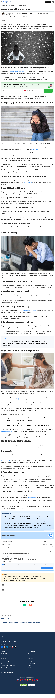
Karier (29, 665)
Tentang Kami (31, 661)
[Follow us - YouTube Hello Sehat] (12, 647)
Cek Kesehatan (31, 651)
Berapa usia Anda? (6, 544)
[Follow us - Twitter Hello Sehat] (10, 647)
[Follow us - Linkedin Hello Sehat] (7, 647)
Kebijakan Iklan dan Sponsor (7, 667)
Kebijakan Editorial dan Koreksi (8, 665)
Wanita (51, 541)
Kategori (3, 651)
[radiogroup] (47, 541)
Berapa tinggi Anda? (6, 547)
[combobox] (50, 547)
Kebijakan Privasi (5, 663)
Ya (4, 556)
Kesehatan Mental (4, 5)
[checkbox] (3, 564)
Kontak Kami (30, 667)
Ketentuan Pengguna (5, 661)
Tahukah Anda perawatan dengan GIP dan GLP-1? (13, 558)
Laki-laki (44, 541)
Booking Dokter (4, 653)
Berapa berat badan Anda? (8, 550)
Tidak (9, 556)
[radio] (42, 541)
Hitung (46, 568)
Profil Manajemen (32, 663)
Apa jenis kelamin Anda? (7, 541)
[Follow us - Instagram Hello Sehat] (4, 647)
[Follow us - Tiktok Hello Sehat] (15, 647)
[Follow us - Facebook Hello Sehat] (2, 647)
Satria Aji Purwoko (10, 16)
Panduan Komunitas (5, 670)
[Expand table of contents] (27, 20)
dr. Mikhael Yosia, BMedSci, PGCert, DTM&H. (26, 13)
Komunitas (30, 653)
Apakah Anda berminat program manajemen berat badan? (15, 553)
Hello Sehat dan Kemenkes (7, 672)
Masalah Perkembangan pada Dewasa (18, 5)
